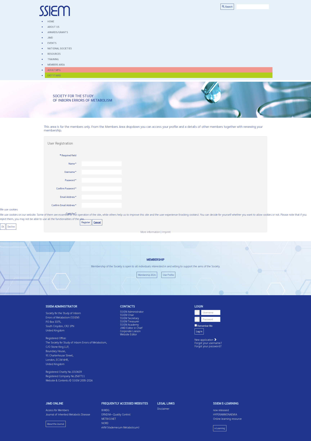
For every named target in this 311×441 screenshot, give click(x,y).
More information (150, 231)
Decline (11, 226)
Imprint (166, 231)
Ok (2, 226)
